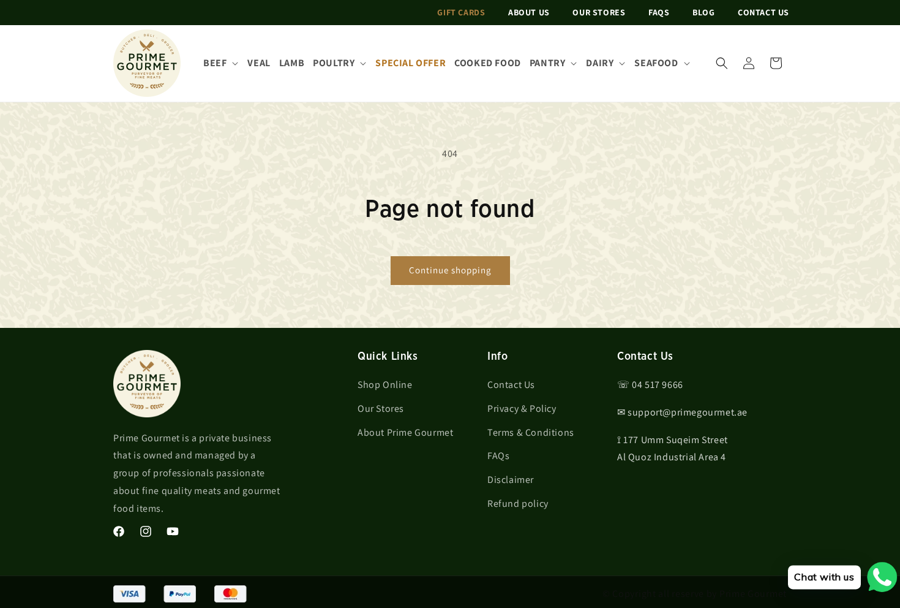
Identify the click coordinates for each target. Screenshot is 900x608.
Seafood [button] (656, 62)
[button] (721, 63)
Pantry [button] (548, 62)
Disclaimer (510, 479)
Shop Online (385, 384)
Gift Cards (461, 12)
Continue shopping (450, 270)
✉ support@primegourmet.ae (682, 412)
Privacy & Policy (522, 408)
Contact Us (763, 12)
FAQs (658, 12)
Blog (703, 12)
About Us (529, 12)
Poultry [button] (333, 62)
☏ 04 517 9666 (650, 384)
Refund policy (518, 503)
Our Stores (598, 12)
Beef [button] (215, 62)
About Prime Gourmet (405, 432)
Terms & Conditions (530, 432)
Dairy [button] (599, 62)
